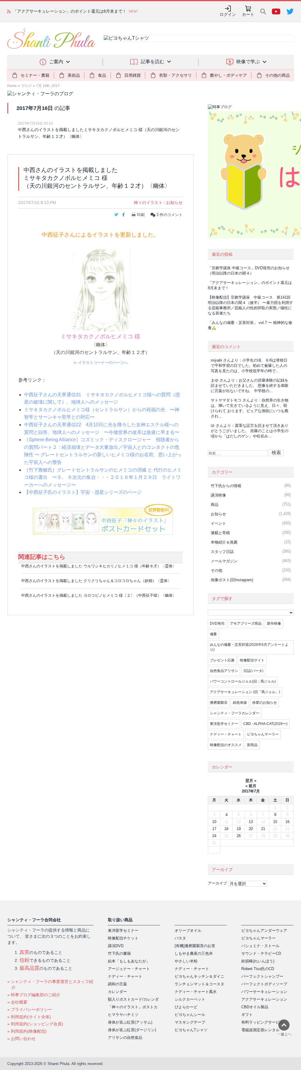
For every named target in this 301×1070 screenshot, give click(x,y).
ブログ (26, 86)
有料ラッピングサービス (262, 1022)
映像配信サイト (252, 660)
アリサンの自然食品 (125, 1037)
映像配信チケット (123, 938)
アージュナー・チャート (129, 969)
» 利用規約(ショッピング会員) (35, 1023)
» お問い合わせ (21, 1038)
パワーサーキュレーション (264, 991)
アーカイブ (217, 883)
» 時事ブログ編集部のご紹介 (33, 994)
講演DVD (115, 946)
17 (214, 829)
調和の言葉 (117, 984)
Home (12, 86)
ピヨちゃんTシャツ (191, 1030)
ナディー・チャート (226, 734)
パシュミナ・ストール (260, 946)
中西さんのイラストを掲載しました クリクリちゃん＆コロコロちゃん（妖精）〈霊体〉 (96, 581)
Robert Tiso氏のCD (257, 969)
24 (214, 836)
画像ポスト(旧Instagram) (232, 580)
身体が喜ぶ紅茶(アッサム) (130, 1022)
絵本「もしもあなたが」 (129, 961)
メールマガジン (224, 561)
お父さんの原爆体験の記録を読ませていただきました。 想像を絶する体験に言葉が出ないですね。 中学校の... (249, 385)
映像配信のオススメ (226, 745)
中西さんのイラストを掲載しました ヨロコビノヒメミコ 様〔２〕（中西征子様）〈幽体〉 (98, 595)
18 (226, 829)
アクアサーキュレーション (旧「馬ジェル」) (245, 692)
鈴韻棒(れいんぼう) (257, 961)
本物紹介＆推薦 (224, 542)
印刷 (141, 215)
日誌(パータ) (253, 671)
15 (275, 822)
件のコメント (169, 215)
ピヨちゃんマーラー (263, 734)
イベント (218, 523)
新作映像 (274, 623)
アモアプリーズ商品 (246, 623)
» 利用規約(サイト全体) (29, 1016)
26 (239, 836)
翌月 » (250, 780)
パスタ (180, 938)
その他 (216, 570)
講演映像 (218, 495)
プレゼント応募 (222, 660)
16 (287, 822)
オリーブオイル (188, 930)
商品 (214, 504)
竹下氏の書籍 (119, 953)
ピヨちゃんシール (190, 1014)
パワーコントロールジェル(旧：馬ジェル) (243, 681)
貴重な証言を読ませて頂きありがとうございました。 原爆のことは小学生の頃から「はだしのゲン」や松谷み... (249, 430)
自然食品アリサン (224, 671)
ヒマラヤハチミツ (123, 1014)
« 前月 (250, 786)
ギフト (247, 1014)
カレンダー (117, 991)
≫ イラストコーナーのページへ (100, 362)
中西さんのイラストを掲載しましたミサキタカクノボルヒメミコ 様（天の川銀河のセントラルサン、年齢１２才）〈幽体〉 (99, 133)
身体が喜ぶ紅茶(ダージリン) (132, 1030)
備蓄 (213, 634)
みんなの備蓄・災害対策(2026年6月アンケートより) (249, 647)
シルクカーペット (190, 999)
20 (251, 829)
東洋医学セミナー (224, 724)
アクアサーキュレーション (264, 999)
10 (214, 822)
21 (263, 829)
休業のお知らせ (264, 702)
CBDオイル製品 (254, 1007)
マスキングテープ (190, 1022)
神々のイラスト (148, 202)
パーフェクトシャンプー (262, 976)
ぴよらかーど (186, 1007)
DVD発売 (217, 623)
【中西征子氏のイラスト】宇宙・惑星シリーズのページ (83, 492)
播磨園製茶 (219, 702)
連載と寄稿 (220, 533)
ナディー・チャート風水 (196, 991)
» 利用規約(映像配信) (27, 1031)
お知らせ (174, 202)
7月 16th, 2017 (48, 86)
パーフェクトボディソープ (264, 984)
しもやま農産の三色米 (194, 953)
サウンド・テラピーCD (261, 953)
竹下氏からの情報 (226, 486)
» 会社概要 (17, 1002)
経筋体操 (240, 702)
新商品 (252, 745)
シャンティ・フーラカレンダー (234, 713)
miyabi (216, 360)
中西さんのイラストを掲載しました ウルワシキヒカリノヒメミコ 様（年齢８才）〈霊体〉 (98, 566)
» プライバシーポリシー (29, 1009)
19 (239, 829)
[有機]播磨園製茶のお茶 (195, 946)
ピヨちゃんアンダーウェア (264, 930)
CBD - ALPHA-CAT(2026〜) (265, 724)
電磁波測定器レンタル (260, 1030)
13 (251, 822)
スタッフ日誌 (222, 551)
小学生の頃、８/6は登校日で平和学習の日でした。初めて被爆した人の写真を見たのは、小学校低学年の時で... (249, 365)
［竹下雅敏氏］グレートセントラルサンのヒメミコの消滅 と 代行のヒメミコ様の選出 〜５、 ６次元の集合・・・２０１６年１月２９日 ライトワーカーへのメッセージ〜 (103, 477)
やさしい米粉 (186, 961)
